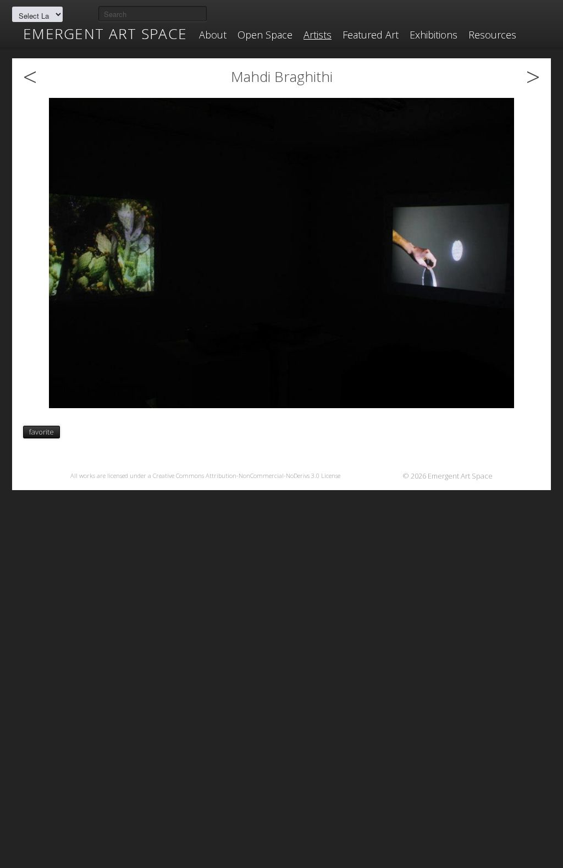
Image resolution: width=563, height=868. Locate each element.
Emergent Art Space (105, 33)
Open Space (265, 34)
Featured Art (371, 34)
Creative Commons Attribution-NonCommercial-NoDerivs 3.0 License (246, 475)
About (213, 34)
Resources (492, 34)
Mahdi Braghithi (282, 76)
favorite (41, 432)
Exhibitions (433, 34)
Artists (317, 34)
